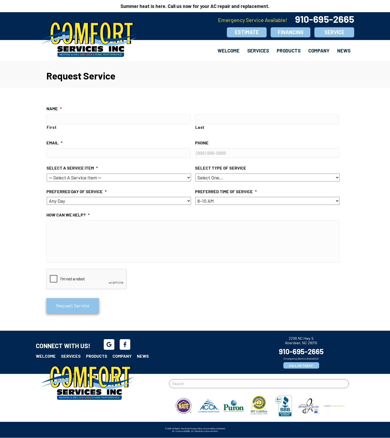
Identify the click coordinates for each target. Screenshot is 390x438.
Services (258, 51)
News (343, 51)
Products (289, 51)
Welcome (229, 51)
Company (319, 51)
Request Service (72, 305)
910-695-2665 (324, 19)
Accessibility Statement (214, 428)
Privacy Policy (196, 428)
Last (200, 127)
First (52, 127)
